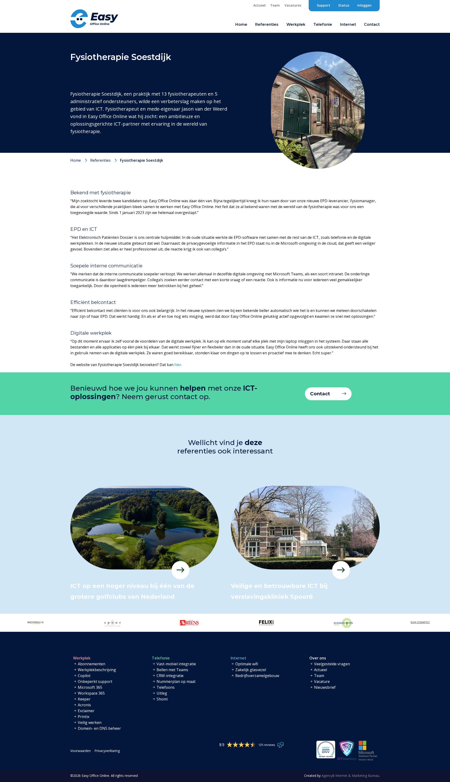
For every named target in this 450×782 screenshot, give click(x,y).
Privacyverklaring (107, 750)
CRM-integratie (170, 675)
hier (177, 364)
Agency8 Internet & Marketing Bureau (350, 775)
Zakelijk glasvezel (250, 669)
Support (323, 5)
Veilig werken (89, 722)
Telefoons (165, 687)
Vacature (321, 681)
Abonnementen (91, 663)
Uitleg (161, 693)
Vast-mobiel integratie (176, 663)
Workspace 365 (91, 693)
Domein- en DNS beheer (99, 728)
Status (343, 5)
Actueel (259, 5)
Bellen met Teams (172, 669)
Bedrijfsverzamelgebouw (256, 675)
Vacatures (293, 5)
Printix (83, 716)
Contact (320, 394)
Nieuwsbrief (324, 687)
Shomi (162, 699)
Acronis (84, 704)
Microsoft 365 (89, 687)
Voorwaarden (80, 750)
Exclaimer (85, 710)
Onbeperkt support (94, 681)
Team (275, 5)
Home (241, 24)
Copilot (83, 675)
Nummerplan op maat (175, 681)
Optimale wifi (246, 663)
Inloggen (364, 5)
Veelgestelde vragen (331, 663)
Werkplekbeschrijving (96, 669)
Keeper (83, 699)
